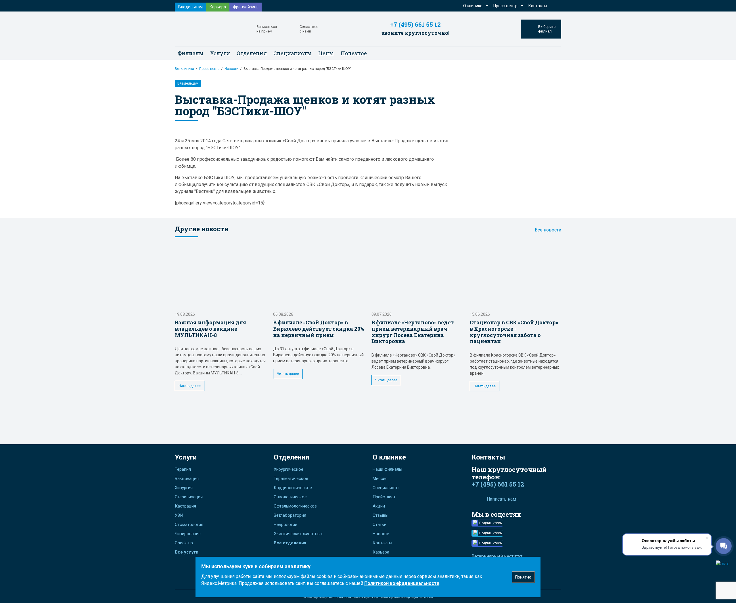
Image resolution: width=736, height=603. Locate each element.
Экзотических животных (298, 533)
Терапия (183, 469)
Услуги (186, 457)
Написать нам (501, 499)
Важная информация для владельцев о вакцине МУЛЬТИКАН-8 (210, 328)
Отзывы (380, 515)
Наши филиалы (387, 469)
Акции (379, 506)
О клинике (389, 457)
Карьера (218, 7)
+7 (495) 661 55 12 (415, 24)
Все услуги (186, 552)
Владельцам (190, 7)
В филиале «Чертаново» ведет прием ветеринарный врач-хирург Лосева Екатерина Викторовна (412, 331)
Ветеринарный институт (496, 556)
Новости (231, 69)
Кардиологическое (293, 487)
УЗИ (179, 515)
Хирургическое (288, 469)
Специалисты (292, 53)
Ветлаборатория (290, 515)
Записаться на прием (266, 28)
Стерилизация (189, 496)
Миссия (380, 478)
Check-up (184, 542)
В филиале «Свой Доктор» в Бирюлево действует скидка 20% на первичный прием (318, 328)
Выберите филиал (546, 28)
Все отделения (290, 542)
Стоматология (189, 524)
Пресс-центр (209, 69)
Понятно (523, 577)
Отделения (291, 457)
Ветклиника (184, 69)
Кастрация (185, 506)
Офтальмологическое (295, 506)
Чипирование (188, 533)
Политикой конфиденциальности (401, 583)
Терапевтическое (291, 478)
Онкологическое (290, 496)
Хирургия (184, 487)
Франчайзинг (245, 7)
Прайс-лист (384, 496)
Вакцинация (187, 478)
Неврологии (285, 524)
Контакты (537, 5)
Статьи (379, 524)
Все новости (548, 230)
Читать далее (190, 386)
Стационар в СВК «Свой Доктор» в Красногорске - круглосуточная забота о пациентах (514, 331)
